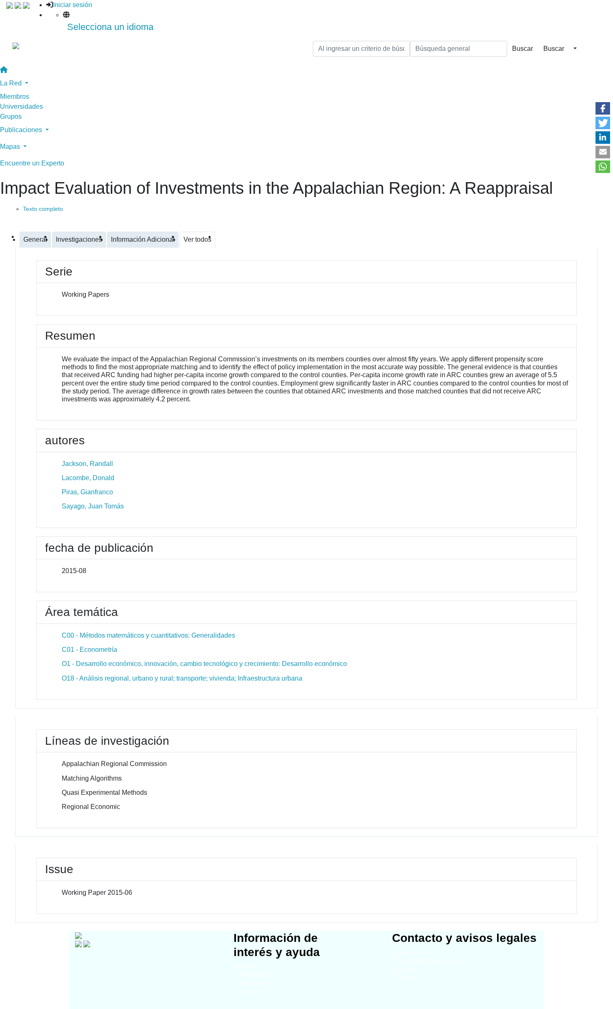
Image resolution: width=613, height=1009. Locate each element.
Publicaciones (250, 991)
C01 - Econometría (89, 649)
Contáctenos (407, 977)
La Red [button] (11, 83)
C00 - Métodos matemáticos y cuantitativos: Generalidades (148, 635)
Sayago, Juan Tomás (93, 506)
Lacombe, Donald (88, 477)
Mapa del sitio (409, 952)
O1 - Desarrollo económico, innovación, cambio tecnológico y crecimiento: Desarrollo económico (204, 663)
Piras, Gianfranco (87, 492)
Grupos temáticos (255, 983)
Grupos (11, 116)
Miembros (14, 96)
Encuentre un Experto (32, 163)
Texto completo (43, 208)
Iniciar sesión (72, 4)
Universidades (21, 106)
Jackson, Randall (87, 463)
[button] (602, 108)
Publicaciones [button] (22, 129)
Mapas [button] (11, 146)
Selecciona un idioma (110, 27)
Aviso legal (405, 969)
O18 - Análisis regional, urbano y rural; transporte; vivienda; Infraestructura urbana (182, 678)
